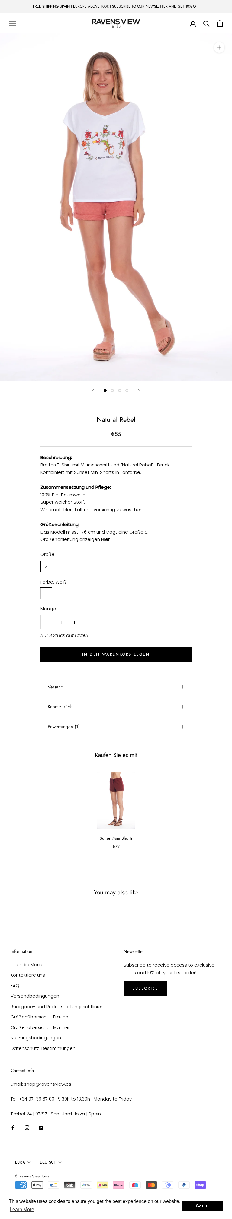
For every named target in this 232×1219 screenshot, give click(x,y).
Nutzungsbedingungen (36, 1037)
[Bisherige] (93, 390)
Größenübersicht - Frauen (39, 1017)
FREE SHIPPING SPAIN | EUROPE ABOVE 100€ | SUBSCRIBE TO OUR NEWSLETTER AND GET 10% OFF (116, 6)
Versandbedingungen (35, 996)
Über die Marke (27, 964)
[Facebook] (13, 1127)
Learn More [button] (22, 1209)
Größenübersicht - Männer (40, 1027)
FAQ (15, 985)
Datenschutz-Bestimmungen (43, 1048)
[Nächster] (139, 390)
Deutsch (48, 1162)
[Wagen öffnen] (220, 23)
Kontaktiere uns (28, 975)
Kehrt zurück (60, 706)
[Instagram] (27, 1127)
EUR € (20, 1162)
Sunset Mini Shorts (116, 838)
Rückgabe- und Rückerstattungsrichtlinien (57, 1006)
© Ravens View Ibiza (32, 1176)
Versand (55, 687)
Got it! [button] (202, 1206)
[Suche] (206, 23)
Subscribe (145, 988)
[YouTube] (41, 1127)
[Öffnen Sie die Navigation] (12, 23)
